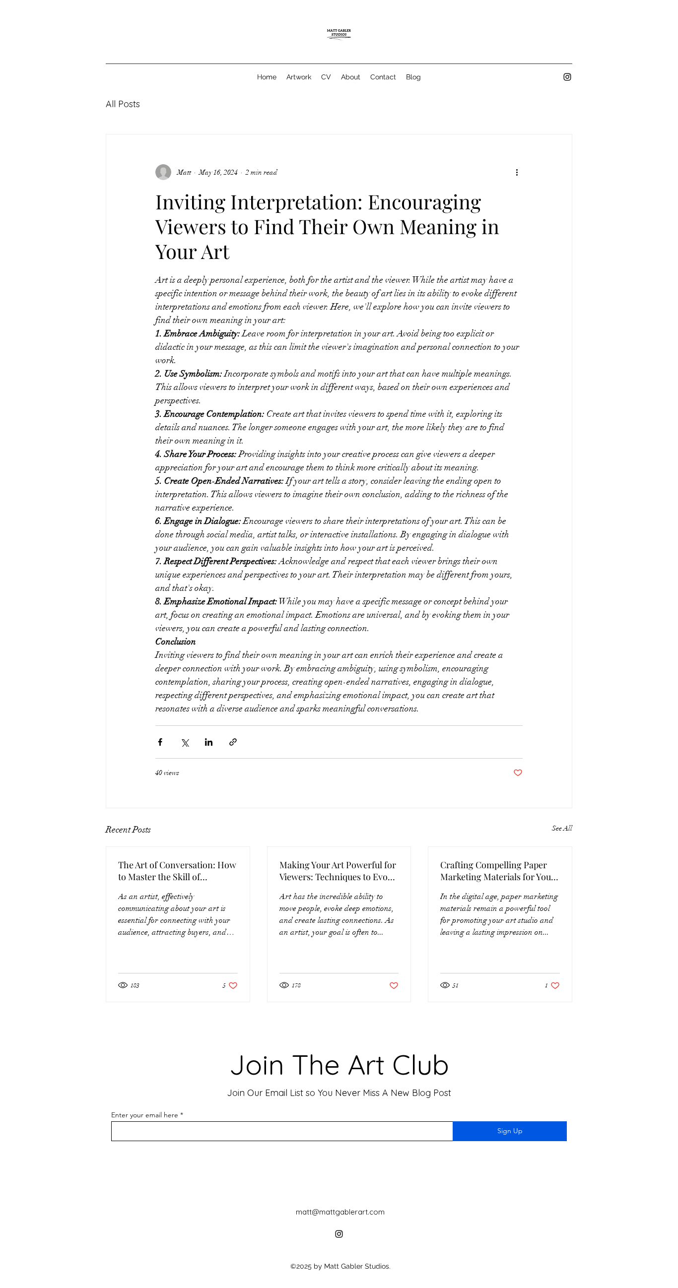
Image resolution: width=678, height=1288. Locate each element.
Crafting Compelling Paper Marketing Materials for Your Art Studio (497, 871)
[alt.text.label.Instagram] (567, 77)
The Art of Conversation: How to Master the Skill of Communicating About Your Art (177, 871)
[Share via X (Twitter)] (184, 742)
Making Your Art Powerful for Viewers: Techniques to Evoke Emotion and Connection (338, 871)
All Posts (123, 104)
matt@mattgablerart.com (340, 1212)
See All (562, 828)
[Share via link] (233, 742)
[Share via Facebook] (160, 742)
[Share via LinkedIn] (208, 742)
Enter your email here (144, 1114)
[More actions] (517, 172)
